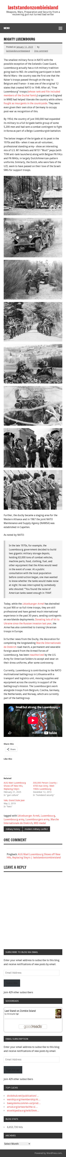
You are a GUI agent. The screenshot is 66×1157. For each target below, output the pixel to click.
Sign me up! (13, 1069)
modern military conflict (36, 829)
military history (13, 829)
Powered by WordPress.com (48, 1153)
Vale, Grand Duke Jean (14, 800)
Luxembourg (48, 815)
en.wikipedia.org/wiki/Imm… (23, 1110)
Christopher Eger (13, 1014)
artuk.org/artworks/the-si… (22, 1106)
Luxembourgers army (37, 819)
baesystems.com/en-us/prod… (24, 1103)
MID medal (40, 823)
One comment (41, 51)
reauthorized (36, 654)
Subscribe (11, 983)
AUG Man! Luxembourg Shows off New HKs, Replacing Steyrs (15, 786)
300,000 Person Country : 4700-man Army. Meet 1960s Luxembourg (45, 786)
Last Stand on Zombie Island (20, 1010)
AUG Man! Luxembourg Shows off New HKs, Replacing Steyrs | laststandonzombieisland (34, 856)
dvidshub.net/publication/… (23, 1095)
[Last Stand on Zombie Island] (58, 1017)
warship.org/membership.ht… (24, 1099)
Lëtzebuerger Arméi (28, 815)
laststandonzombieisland (18, 51)
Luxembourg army (14, 819)
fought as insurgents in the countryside (25, 103)
